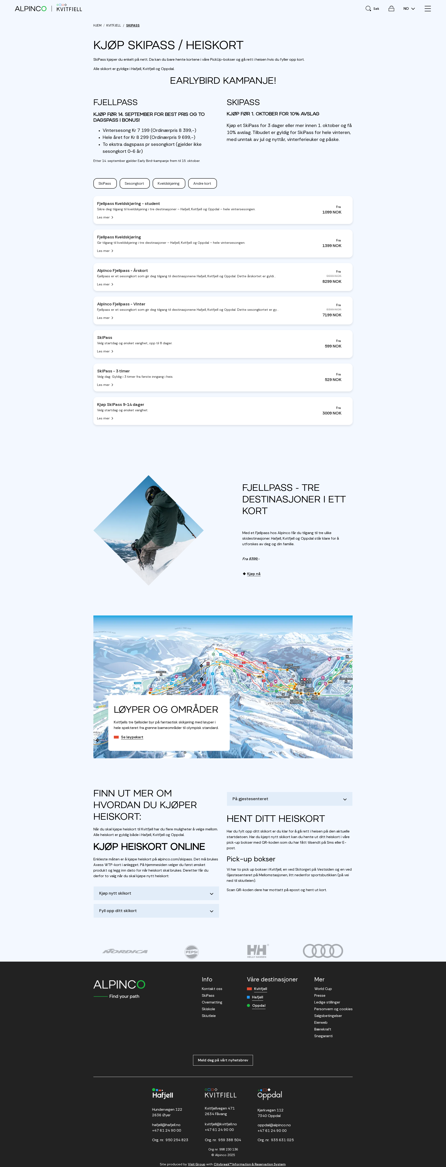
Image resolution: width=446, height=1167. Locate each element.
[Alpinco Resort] (30, 8)
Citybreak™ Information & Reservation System (249, 1164)
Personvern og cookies (333, 1008)
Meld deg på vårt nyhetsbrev (223, 1060)
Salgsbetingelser (328, 1015)
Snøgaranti (323, 1035)
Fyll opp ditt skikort (118, 910)
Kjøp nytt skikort (115, 893)
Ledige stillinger (327, 1002)
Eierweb (321, 1022)
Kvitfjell (260, 988)
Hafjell (257, 997)
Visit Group (196, 1164)
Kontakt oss (212, 988)
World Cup (323, 988)
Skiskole (208, 1008)
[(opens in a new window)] (124, 951)
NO (406, 8)
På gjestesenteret (250, 799)
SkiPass (208, 995)
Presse (319, 995)
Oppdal (259, 1005)
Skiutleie (209, 1015)
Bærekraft (322, 1029)
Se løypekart (132, 737)
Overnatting (212, 1002)
